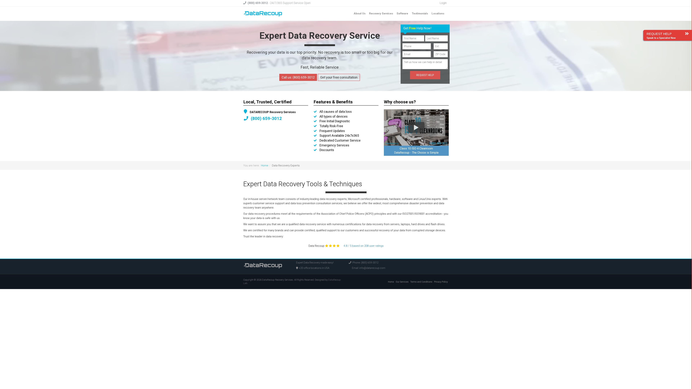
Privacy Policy (441, 282)
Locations (438, 13)
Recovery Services (381, 13)
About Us (359, 13)
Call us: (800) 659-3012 (298, 77)
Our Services (402, 282)
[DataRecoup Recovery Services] (262, 13)
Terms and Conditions (421, 282)
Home (264, 165)
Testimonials (420, 13)
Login (443, 3)
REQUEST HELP (425, 75)
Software (402, 13)
